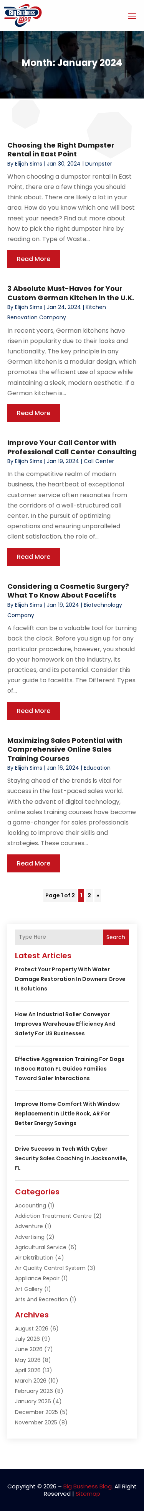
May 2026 (28, 1360)
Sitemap (88, 1494)
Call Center (99, 461)
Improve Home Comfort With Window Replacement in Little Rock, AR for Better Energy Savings (67, 1113)
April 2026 (28, 1370)
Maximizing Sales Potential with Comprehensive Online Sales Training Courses (64, 749)
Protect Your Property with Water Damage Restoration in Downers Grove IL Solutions (70, 979)
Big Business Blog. (88, 1486)
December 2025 (36, 1412)
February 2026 (34, 1391)
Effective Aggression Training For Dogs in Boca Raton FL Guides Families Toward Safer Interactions (69, 1068)
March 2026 (30, 1381)
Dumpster (98, 164)
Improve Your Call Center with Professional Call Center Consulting (72, 447)
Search (115, 937)
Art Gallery (29, 1289)
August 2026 (31, 1328)
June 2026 (29, 1349)
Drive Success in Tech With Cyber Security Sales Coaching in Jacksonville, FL (71, 1158)
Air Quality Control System (50, 1268)
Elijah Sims (28, 164)
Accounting (30, 1205)
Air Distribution (34, 1257)
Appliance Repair (37, 1278)
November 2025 (36, 1422)
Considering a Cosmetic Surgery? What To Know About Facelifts (68, 590)
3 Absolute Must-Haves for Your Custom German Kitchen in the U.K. (70, 293)
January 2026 (33, 1401)
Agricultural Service (40, 1247)
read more (33, 259)
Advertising (30, 1237)
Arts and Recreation (41, 1299)
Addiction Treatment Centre (53, 1216)
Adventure (29, 1226)
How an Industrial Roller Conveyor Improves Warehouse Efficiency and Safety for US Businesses (65, 1023)
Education (97, 768)
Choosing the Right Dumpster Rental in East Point (60, 149)
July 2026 (27, 1339)
